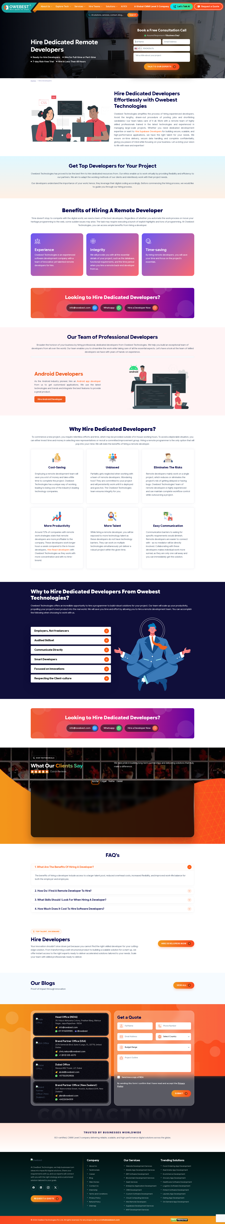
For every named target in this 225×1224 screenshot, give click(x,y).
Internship (93, 1190)
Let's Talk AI (183, 6)
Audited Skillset (44, 640)
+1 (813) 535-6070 (67, 1055)
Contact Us (94, 1186)
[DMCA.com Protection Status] (179, 1220)
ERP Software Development (137, 1174)
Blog (91, 1178)
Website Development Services (139, 1166)
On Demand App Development (176, 1202)
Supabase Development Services (140, 1206)
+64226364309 (66, 1099)
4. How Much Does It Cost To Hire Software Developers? (69, 908)
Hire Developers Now (173, 943)
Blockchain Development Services (140, 1178)
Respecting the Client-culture (52, 678)
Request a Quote (210, 6)
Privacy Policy (95, 1198)
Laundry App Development (174, 1194)
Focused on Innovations (49, 669)
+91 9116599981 (65, 1031)
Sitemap (92, 1206)
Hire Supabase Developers (148, 131)
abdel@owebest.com (69, 1072)
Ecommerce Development (174, 1174)
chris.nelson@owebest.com (72, 1052)
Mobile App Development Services (140, 1170)
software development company (51, 258)
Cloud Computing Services (137, 1198)
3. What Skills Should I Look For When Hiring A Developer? (70, 899)
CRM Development (134, 1190)
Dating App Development (173, 1198)
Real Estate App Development (175, 1170)
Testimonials (94, 1170)
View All (181, 985)
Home (33, 81)
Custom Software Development (139, 1194)
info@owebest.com (80, 307)
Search (132, 15)
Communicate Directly (48, 649)
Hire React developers (58, 549)
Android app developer (89, 381)
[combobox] (109, 15)
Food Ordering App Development (177, 1166)
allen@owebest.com (68, 1096)
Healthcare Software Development (177, 1182)
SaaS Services (132, 1182)
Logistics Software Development (176, 1186)
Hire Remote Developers (136, 1202)
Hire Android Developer (50, 399)
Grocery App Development (174, 1178)
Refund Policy (95, 1202)
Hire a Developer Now (139, 307)
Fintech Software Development (176, 1190)
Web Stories (94, 1182)
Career (92, 1174)
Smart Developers (45, 659)
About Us (93, 1166)
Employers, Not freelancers (51, 630)
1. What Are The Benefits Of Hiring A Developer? (64, 867)
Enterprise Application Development (141, 1186)
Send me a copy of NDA (132, 1077)
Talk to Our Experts (159, 66)
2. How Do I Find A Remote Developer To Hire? (63, 890)
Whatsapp (109, 307)
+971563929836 (66, 1076)
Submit (179, 1093)
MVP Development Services (137, 1210)
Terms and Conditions (98, 1194)
